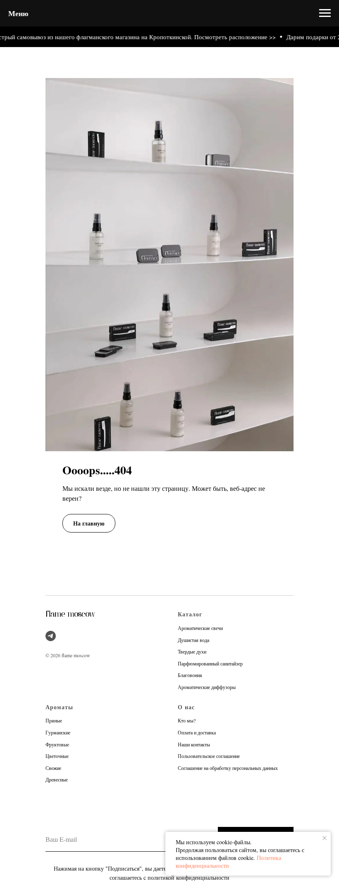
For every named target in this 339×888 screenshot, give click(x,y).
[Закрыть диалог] (326, 13)
